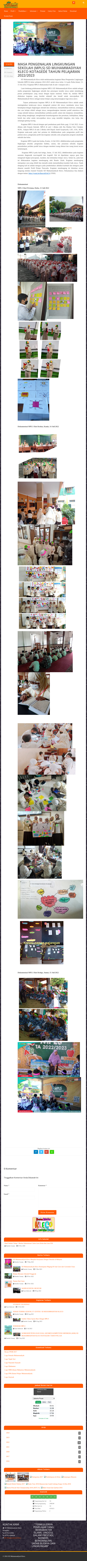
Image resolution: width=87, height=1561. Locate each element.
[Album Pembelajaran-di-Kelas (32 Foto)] (52, 1477)
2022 (43, 1442)
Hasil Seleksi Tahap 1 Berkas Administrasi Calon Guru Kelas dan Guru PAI (29, 1243)
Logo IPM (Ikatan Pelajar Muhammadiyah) (18, 1373)
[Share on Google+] (47, 1152)
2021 (43, 1447)
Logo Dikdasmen (10, 1366)
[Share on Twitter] (41, 1152)
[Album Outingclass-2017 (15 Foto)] (36, 1477)
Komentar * (42, 1185)
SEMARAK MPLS (19, 1326)
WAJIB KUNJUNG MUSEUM (31, 1288)
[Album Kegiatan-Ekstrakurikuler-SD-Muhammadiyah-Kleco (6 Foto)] (23, 1477)
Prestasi (42, 11)
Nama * (6, 1185)
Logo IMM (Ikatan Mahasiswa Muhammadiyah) (20, 1370)
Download (73, 11)
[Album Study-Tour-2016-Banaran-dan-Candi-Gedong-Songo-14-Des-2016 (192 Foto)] (48, 1484)
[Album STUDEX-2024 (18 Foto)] (10, 1477)
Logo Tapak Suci (10, 1359)
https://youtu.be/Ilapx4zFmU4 (39, 173)
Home (6, 11)
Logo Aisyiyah (9, 1377)
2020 (43, 1452)
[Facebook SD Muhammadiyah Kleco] (73, 2)
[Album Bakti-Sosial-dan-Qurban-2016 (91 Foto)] (51, 1487)
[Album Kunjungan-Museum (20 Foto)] (69, 1477)
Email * (6, 1194)
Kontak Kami (8, 16)
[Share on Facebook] (36, 1152)
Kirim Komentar (47, 1212)
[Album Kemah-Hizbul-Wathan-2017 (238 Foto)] (15, 1484)
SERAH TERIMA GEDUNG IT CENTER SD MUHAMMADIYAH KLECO (38, 1311)
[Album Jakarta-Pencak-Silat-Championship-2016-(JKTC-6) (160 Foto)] (22, 1487)
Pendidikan (22, 11)
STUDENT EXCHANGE (21, 1304)
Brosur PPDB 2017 (11, 1352)
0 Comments (9, 72)
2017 (43, 1457)
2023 (43, 1438)
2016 (43, 1461)
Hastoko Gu (9, 68)
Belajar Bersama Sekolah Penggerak (24, 1274)
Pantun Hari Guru (18, 1281)
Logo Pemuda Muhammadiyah (14, 1355)
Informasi (33, 11)
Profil (13, 11)
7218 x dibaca (9, 76)
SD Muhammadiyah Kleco (12, 1538)
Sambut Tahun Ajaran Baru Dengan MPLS (35, 1319)
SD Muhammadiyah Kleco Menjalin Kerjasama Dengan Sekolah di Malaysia (37, 1259)
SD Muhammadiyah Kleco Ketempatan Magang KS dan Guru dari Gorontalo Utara (48, 1267)
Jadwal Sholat (62, 11)
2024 (43, 1433)
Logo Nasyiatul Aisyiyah (12, 1363)
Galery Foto (52, 11)
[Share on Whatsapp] (52, 1152)
